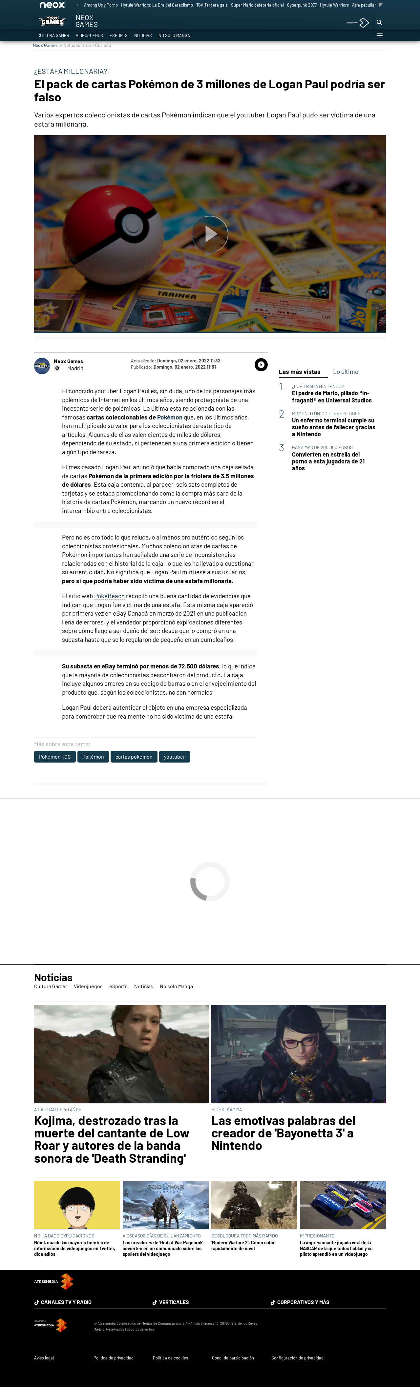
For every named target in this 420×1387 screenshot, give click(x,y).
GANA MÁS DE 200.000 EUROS (322, 447)
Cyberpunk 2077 (302, 5)
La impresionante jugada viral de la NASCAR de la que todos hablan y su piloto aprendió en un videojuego (336, 1248)
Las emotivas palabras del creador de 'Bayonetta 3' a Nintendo (283, 1133)
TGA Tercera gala (212, 5)
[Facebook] (57, 368)
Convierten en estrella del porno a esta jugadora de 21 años (328, 461)
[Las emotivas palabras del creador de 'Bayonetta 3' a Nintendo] (298, 1054)
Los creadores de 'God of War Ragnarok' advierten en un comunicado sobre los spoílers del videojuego (163, 1248)
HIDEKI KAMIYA (226, 1109)
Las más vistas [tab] (300, 371)
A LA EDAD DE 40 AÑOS (57, 1109)
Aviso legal (44, 1358)
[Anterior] (77, 5)
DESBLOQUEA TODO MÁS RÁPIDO (244, 1235)
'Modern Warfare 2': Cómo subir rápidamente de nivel (243, 1245)
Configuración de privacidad (297, 1358)
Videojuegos (89, 35)
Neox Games (45, 45)
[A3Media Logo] (54, 1288)
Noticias (143, 35)
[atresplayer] (355, 23)
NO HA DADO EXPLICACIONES (64, 1235)
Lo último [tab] (345, 371)
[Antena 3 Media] (60, 1326)
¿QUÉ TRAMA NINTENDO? (318, 386)
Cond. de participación (233, 1358)
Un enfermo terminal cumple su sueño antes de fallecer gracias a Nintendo (333, 427)
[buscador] (379, 23)
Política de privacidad (114, 1358)
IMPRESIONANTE (317, 1235)
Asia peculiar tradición (373, 5)
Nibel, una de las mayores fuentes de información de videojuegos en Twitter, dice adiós (74, 1248)
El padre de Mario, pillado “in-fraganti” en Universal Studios (332, 396)
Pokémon (169, 417)
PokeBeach (109, 596)
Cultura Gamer (53, 35)
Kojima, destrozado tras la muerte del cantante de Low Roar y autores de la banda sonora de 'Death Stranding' (112, 1139)
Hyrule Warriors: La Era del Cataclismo (157, 5)
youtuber (174, 756)
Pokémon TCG (55, 756)
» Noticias (70, 45)
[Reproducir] (210, 234)
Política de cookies (170, 1358)
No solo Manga (174, 35)
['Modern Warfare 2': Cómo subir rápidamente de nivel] (254, 1205)
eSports (119, 35)
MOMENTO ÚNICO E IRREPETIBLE (326, 413)
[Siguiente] (381, 5)
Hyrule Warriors (334, 5)
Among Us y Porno (101, 5)
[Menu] (379, 35)
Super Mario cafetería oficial (257, 5)
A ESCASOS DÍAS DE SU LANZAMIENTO (162, 1235)
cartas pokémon (134, 756)
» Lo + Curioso (96, 45)
